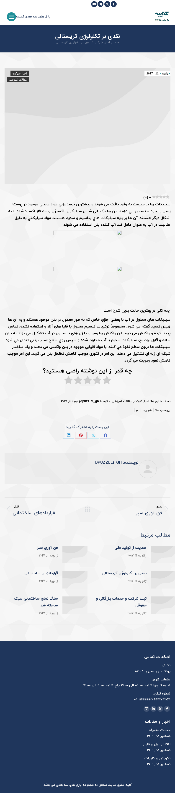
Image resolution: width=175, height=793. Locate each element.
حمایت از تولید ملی (131, 548)
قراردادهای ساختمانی (41, 573)
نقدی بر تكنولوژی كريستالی (124, 573)
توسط (94, 401)
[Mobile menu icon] (11, 16)
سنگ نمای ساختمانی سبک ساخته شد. (36, 602)
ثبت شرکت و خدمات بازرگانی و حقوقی (121, 602)
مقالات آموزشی (18, 79)
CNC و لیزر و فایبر (156, 744)
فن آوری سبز (47, 548)
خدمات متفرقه (159, 730)
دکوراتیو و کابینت (157, 758)
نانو (137, 410)
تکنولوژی (147, 410)
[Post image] (75, 554)
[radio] (107, 381)
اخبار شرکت (20, 73)
